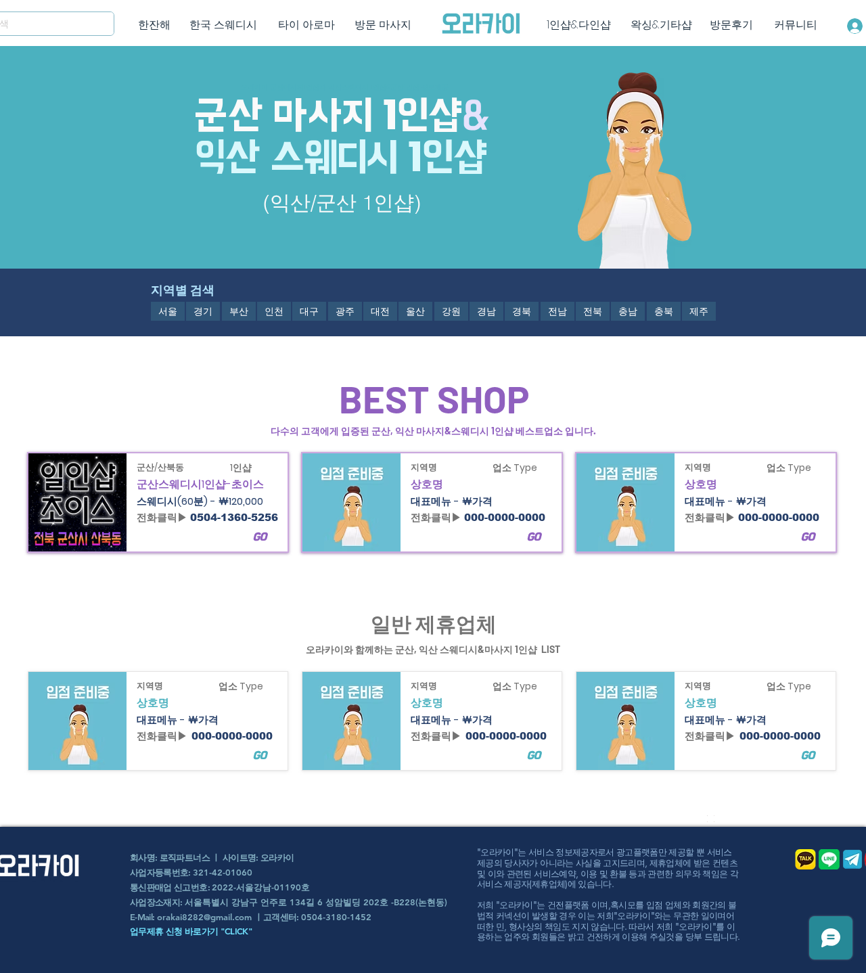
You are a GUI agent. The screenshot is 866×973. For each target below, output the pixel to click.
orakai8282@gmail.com (204, 916)
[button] (168, 311)
